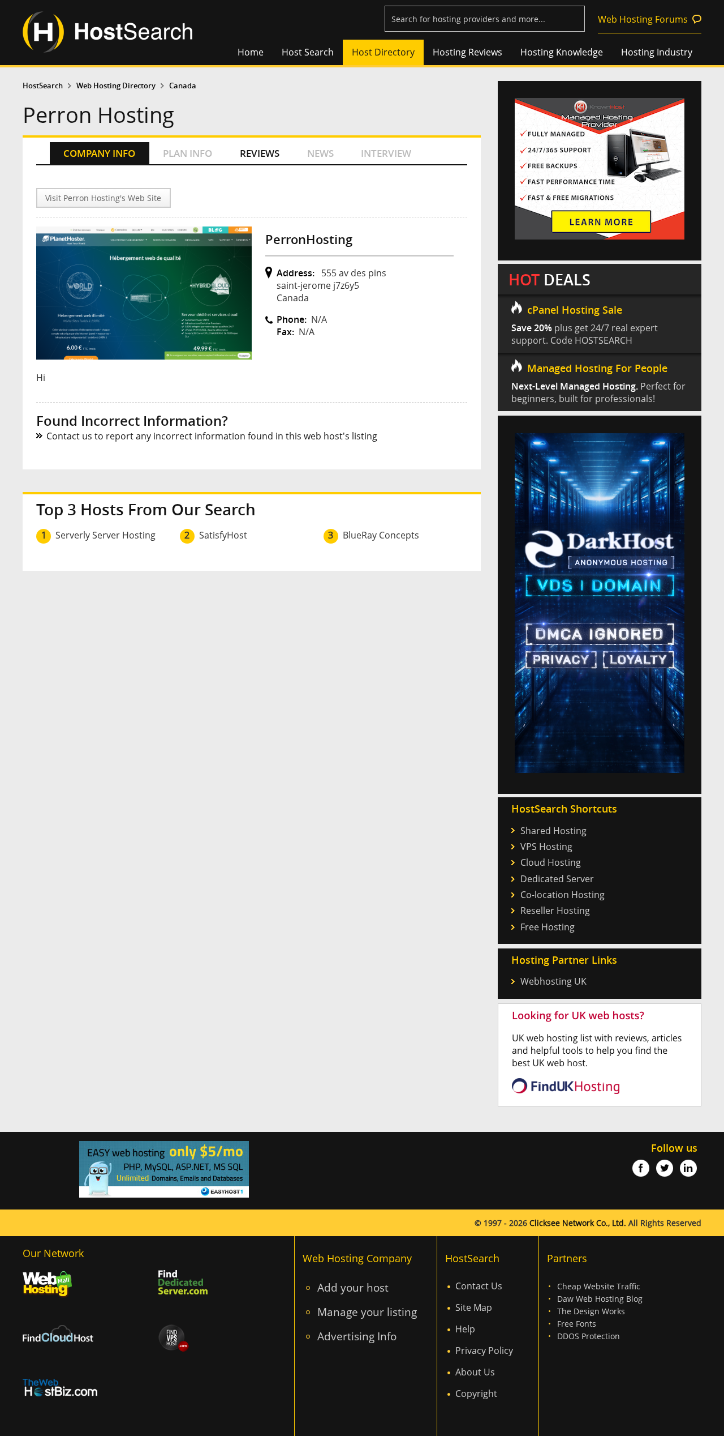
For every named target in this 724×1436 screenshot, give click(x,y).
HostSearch (43, 86)
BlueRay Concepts (381, 535)
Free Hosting (547, 927)
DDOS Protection (588, 1336)
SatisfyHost (223, 535)
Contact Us (478, 1286)
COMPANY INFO (99, 153)
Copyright (476, 1393)
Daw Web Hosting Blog (600, 1298)
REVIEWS (259, 153)
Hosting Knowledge (561, 52)
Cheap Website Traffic (598, 1286)
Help (465, 1329)
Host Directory (383, 52)
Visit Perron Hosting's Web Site (103, 198)
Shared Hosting (553, 830)
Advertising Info (357, 1336)
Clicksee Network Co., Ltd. (577, 1222)
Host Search (308, 52)
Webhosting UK (553, 981)
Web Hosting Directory (116, 86)
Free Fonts (576, 1323)
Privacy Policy (484, 1350)
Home (251, 52)
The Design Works (591, 1311)
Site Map (473, 1307)
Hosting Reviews (467, 52)
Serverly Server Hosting (105, 535)
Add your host (353, 1287)
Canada (182, 86)
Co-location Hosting (562, 894)
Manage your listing (367, 1311)
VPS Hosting (546, 846)
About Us (475, 1372)
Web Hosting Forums (643, 19)
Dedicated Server (557, 879)
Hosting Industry (656, 52)
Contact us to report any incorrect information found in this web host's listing (211, 436)
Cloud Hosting (550, 862)
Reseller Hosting (555, 910)
